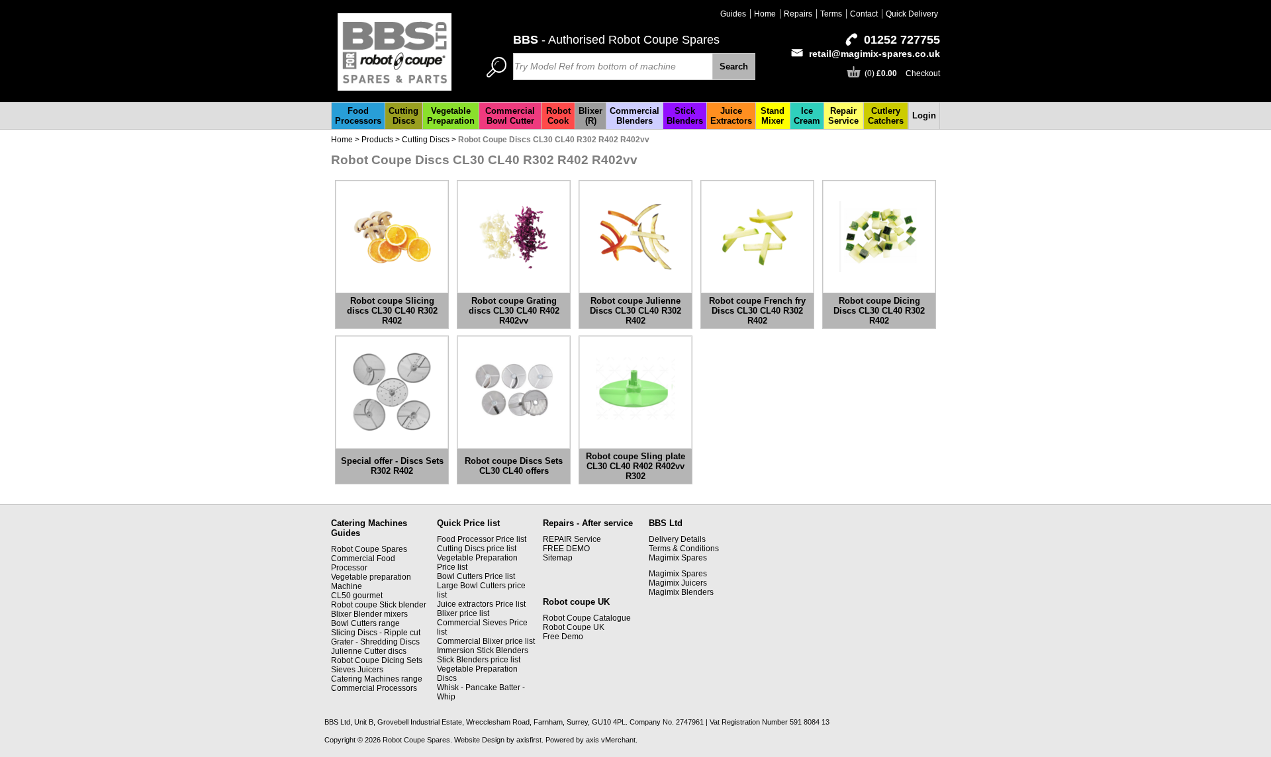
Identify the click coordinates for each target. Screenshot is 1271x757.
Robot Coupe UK (573, 627)
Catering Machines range (376, 679)
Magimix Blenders (681, 592)
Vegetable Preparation (451, 116)
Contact (864, 14)
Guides (733, 14)
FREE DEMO (566, 548)
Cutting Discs (403, 116)
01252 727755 (902, 39)
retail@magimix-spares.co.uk (874, 53)
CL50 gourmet (357, 595)
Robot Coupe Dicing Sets (376, 660)
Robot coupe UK (576, 602)
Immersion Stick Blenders (482, 650)
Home (765, 14)
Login (924, 115)
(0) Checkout (902, 73)
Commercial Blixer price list (486, 641)
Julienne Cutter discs (368, 651)
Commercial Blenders (634, 116)
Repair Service (843, 116)
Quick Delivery (912, 14)
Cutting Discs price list (476, 548)
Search (734, 66)
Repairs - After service (588, 523)
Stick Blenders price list (478, 659)
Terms (831, 14)
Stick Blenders (685, 116)
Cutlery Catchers (886, 116)
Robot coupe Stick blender (378, 604)
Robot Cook (558, 116)
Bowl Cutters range (365, 623)
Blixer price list (463, 613)
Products (377, 139)
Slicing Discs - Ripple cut (375, 632)
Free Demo (563, 636)
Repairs (798, 14)
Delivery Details (677, 539)
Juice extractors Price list (481, 604)
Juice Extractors (731, 116)
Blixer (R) (590, 116)
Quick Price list (468, 523)
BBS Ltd (666, 523)
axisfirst (528, 740)
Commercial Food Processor (363, 563)
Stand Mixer (772, 116)
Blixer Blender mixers (369, 614)
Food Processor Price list (481, 539)
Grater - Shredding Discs (375, 641)
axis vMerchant (611, 740)
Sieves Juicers (357, 669)
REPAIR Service (572, 539)
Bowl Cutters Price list (476, 576)
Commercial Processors (374, 688)
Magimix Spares (678, 557)
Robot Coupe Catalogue (587, 618)
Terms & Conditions (684, 548)
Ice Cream (807, 116)
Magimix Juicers (678, 583)
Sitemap (558, 557)
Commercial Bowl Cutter (510, 116)
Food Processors (358, 116)
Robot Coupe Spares (369, 549)
